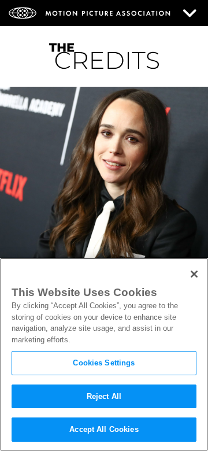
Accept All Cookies (103, 429)
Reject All (104, 396)
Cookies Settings (104, 362)
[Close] (194, 274)
